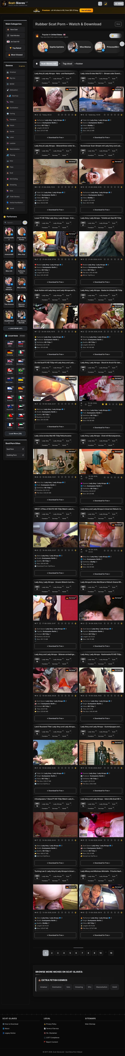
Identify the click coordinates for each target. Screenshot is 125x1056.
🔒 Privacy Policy (50, 1024)
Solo (68, 987)
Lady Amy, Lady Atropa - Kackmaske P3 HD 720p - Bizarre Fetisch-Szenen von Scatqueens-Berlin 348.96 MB (101, 654)
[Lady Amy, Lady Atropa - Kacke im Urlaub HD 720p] (101, 316)
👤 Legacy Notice (9, 1033)
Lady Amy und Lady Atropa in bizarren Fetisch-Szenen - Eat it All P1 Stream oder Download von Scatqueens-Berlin (101, 509)
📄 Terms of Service (51, 1028)
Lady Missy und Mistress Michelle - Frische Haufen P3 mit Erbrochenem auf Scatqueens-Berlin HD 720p (101, 871)
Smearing (79, 987)
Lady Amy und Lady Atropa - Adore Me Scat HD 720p (101, 799)
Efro (89, 987)
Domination (56, 987)
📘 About (5, 1028)
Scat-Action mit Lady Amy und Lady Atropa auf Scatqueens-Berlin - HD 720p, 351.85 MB (55, 290)
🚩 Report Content (51, 1042)
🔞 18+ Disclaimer (50, 1033)
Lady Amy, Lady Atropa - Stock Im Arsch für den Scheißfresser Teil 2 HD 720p (101, 362)
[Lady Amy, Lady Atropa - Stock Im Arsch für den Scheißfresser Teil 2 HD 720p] (101, 388)
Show (118, 24)
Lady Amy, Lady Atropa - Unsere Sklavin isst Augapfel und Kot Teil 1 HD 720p (55, 582)
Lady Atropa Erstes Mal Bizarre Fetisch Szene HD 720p (101, 582)
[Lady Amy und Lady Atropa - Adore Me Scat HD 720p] (101, 824)
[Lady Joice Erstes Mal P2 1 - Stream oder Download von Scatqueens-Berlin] (101, 99)
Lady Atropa (57, 78)
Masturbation (101, 987)
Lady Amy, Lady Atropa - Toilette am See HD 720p (101, 218)
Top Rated (15, 48)
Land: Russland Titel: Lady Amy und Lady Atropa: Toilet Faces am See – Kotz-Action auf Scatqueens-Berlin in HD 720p (55, 727)
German (55, 83)
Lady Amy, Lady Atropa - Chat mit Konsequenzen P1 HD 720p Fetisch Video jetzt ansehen (101, 436)
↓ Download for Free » (55, 137)
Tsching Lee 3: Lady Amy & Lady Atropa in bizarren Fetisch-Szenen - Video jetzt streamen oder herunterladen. (55, 871)
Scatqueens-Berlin (49, 123)
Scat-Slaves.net (48, 63)
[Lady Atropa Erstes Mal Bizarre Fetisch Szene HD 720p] (101, 607)
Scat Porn (10, 449)
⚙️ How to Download (10, 1024)
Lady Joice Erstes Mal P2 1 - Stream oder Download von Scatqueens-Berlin (101, 73)
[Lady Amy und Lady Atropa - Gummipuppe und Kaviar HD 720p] (101, 752)
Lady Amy (45, 78)
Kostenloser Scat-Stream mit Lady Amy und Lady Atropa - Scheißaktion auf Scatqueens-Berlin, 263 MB (101, 146)
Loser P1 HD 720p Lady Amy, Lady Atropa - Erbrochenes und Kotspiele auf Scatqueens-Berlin (55, 218)
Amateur (43, 987)
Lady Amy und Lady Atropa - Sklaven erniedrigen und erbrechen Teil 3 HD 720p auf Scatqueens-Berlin (55, 654)
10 (101, 953)
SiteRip (90, 125)
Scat (67, 78)
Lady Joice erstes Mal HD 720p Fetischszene (53, 436)
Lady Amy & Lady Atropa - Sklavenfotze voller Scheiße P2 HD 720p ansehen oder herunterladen (55, 146)
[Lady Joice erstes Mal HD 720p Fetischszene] (55, 461)
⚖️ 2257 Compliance (51, 1038)
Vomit (64, 83)
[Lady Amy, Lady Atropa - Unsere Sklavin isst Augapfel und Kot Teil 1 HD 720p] (55, 607)
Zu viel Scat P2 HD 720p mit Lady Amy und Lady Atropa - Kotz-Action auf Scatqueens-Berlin (55, 362)
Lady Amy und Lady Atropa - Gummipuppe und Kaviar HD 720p (101, 727)
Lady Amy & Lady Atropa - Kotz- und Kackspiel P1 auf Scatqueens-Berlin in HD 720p (55, 73)
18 (111, 953)
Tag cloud (67, 63)
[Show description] (40, 115)
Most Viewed (15, 55)
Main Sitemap (90, 1024)
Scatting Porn (12, 455)
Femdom (45, 83)
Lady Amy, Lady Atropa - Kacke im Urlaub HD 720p (101, 290)
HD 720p (45, 125)
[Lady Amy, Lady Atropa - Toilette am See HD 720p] (101, 243)
